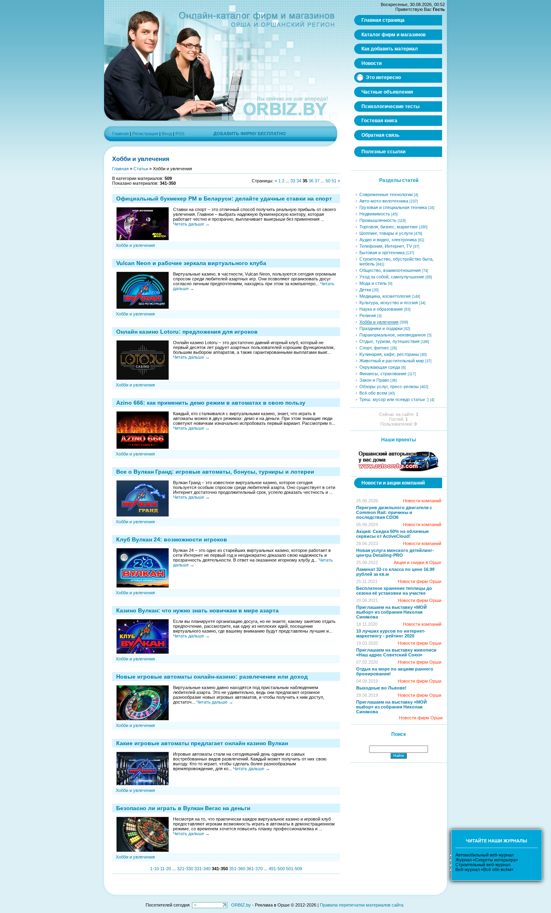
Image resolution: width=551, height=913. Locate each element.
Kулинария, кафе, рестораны (389, 354)
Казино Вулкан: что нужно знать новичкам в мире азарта (197, 610)
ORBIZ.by (241, 905)
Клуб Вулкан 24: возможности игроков (171, 539)
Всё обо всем (373, 393)
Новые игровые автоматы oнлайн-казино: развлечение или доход (212, 676)
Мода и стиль (373, 283)
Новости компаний (422, 500)
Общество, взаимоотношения (390, 270)
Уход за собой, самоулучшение (391, 276)
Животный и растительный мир (391, 360)
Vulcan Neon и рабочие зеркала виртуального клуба (191, 263)
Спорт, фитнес (374, 347)
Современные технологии (386, 194)
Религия (367, 315)
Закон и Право (374, 380)
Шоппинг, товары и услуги (386, 233)
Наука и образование (381, 309)
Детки (365, 289)
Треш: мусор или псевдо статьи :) (394, 399)
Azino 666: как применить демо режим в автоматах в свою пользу (210, 402)
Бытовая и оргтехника (382, 252)
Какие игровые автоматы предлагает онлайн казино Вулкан (202, 743)
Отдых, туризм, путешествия (389, 341)
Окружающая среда (379, 367)
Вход (167, 133)
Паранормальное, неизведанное (392, 334)
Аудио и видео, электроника (388, 239)
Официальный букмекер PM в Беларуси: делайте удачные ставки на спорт (224, 198)
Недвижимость (374, 213)
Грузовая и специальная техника (393, 207)
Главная (120, 133)
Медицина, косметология (385, 296)
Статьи (141, 168)
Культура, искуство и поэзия (388, 302)
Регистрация (145, 133)
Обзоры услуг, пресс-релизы (389, 386)
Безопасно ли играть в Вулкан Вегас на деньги (183, 808)
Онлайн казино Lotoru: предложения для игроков (187, 331)
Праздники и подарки (381, 328)
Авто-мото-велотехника (383, 200)
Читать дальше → (191, 223)
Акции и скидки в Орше (417, 562)
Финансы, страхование (383, 373)
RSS (179, 133)
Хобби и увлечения (135, 245)
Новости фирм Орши (419, 581)
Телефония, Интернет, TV (385, 246)
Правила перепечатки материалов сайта (361, 905)
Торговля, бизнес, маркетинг (388, 226)
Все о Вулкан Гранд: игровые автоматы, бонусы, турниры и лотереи (215, 471)
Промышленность (378, 220)
